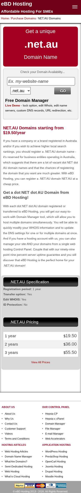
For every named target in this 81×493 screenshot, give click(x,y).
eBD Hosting (16, 4)
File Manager (52, 428)
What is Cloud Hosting (17, 476)
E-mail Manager (54, 433)
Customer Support (15, 428)
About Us (10, 413)
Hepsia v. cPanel (54, 418)
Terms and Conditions (17, 438)
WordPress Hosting (56, 451)
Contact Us (11, 423)
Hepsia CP (51, 413)
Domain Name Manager (18, 456)
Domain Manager (55, 423)
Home (5, 18)
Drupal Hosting (53, 471)
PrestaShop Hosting (56, 456)
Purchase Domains (23, 18)
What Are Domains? (16, 461)
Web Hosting (12, 471)
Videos (9, 433)
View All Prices (40, 362)
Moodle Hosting (54, 476)
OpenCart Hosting (55, 461)
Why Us (9, 418)
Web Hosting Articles (16, 451)
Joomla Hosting (54, 466)
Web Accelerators (55, 438)
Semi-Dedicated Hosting (18, 466)
